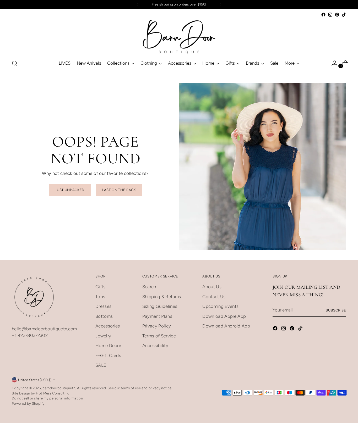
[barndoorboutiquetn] (179, 36)
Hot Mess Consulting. (53, 393)
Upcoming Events (220, 306)
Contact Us (213, 296)
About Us (211, 286)
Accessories (107, 326)
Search (149, 286)
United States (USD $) (34, 380)
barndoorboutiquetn (58, 388)
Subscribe (336, 310)
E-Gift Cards (108, 355)
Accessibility (155, 345)
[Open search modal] (14, 63)
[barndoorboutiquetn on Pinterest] (337, 14)
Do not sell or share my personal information (47, 398)
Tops (100, 296)
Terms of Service (159, 335)
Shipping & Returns (161, 296)
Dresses (103, 306)
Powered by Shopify (28, 403)
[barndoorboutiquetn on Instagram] (330, 14)
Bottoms (104, 316)
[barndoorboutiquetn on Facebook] (323, 14)
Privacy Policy (156, 326)
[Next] (220, 4)
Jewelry (103, 335)
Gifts (100, 286)
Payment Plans (157, 316)
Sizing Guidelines (159, 306)
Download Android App (226, 326)
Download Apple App (224, 316)
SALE (100, 365)
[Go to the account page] (332, 63)
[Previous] (137, 4)
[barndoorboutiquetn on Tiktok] (343, 14)
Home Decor (108, 345)
